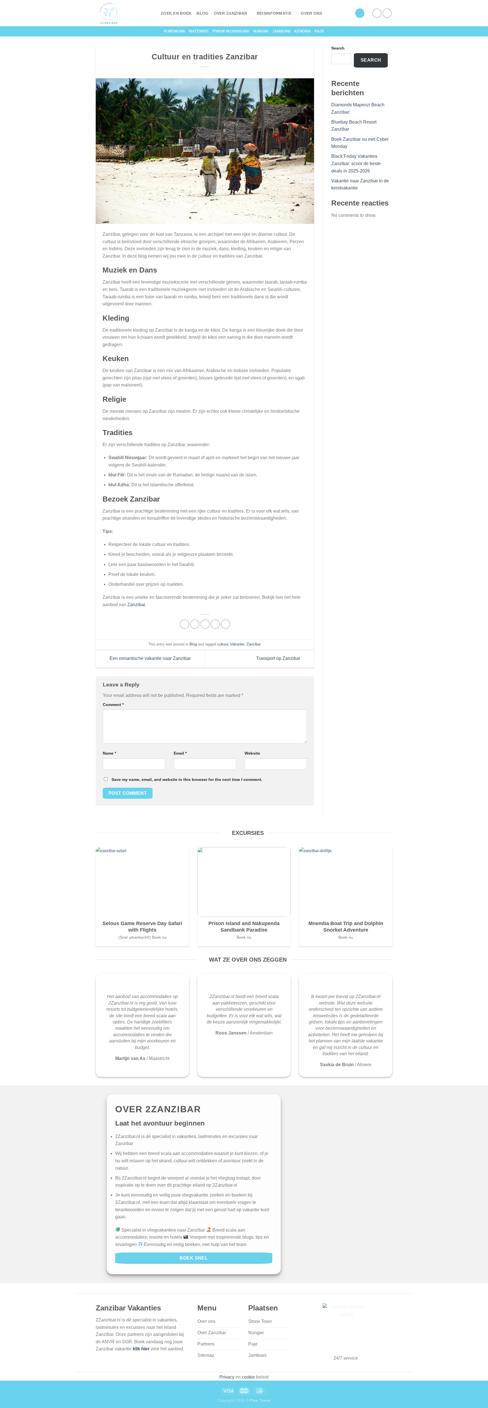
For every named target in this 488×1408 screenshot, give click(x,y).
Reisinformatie (274, 13)
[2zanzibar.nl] (124, 13)
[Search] (359, 13)
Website (252, 753)
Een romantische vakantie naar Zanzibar (149, 658)
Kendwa (302, 31)
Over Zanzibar (230, 13)
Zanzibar (136, 604)
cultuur (222, 644)
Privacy (226, 1377)
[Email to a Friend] (205, 624)
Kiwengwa (174, 31)
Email (180, 753)
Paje (319, 31)
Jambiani (281, 31)
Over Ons (311, 13)
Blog (202, 13)
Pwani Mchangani (231, 31)
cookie (248, 1377)
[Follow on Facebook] (377, 13)
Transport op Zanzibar (278, 658)
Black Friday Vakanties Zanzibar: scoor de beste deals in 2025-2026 (356, 163)
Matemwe (199, 31)
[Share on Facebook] (184, 624)
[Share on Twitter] (194, 624)
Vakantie (237, 644)
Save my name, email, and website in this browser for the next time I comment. (187, 779)
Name (109, 753)
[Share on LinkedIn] (225, 624)
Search (338, 48)
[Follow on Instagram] (387, 13)
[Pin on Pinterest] (215, 624)
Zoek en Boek (176, 13)
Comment (113, 704)
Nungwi (261, 31)
